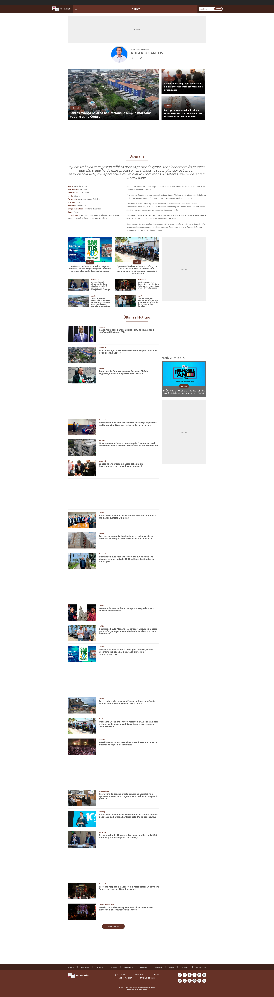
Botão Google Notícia (185, 982)
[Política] (82, 705)
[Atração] (82, 746)
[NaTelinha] (61, 9)
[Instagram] (141, 58)
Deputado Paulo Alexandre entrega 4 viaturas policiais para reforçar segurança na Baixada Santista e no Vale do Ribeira (128, 631)
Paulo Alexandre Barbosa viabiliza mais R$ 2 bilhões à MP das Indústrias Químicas (127, 516)
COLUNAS (143, 967)
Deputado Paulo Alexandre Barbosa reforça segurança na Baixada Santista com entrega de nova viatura (128, 423)
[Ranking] (82, 819)
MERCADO (158, 967)
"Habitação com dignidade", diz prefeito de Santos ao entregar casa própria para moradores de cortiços (101, 302)
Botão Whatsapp (185, 976)
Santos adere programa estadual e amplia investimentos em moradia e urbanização (121, 465)
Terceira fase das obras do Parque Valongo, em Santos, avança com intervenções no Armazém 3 (128, 702)
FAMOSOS (113, 967)
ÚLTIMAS (71, 967)
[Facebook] (133, 58)
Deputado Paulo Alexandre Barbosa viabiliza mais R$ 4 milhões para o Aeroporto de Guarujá (100, 286)
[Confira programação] (82, 911)
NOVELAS (99, 967)
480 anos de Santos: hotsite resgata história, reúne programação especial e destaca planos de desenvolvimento (90, 268)
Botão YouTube (204, 976)
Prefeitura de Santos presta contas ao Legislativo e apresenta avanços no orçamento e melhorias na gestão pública (128, 796)
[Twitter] (136, 58)
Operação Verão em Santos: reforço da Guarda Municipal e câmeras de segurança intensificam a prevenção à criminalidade (137, 270)
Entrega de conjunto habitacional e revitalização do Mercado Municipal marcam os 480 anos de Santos (126, 537)
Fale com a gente (126, 978)
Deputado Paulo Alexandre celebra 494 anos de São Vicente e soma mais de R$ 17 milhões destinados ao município (126, 559)
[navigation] (76, 9)
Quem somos (120, 975)
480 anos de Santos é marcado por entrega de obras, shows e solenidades (126, 609)
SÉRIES (171, 967)
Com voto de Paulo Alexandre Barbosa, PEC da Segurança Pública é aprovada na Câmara (123, 372)
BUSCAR (218, 9)
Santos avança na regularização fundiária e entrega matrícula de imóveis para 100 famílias (148, 302)
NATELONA (185, 967)
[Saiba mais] (82, 355)
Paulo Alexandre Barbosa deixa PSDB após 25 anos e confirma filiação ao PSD (126, 331)
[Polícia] (82, 633)
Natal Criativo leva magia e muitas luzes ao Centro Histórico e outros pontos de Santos (126, 908)
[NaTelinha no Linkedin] (190, 981)
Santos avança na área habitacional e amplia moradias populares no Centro (128, 351)
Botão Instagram (199, 976)
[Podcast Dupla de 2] (194, 981)
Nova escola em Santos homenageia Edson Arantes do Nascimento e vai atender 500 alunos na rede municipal (128, 444)
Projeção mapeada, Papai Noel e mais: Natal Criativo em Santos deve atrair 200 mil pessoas (148, 285)
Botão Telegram (180, 982)
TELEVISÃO (85, 967)
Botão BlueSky (199, 982)
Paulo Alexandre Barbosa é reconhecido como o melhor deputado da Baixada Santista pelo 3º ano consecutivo (128, 815)
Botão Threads (204, 982)
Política (135, 9)
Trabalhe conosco (147, 978)
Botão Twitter (194, 976)
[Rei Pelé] (82, 447)
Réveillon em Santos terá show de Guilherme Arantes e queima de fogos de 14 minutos (128, 743)
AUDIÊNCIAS (128, 967)
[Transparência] (82, 798)
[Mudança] (82, 334)
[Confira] (82, 375)
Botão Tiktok (180, 976)
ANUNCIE (156, 975)
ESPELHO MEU (201, 967)
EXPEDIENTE (139, 975)
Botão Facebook (190, 976)
